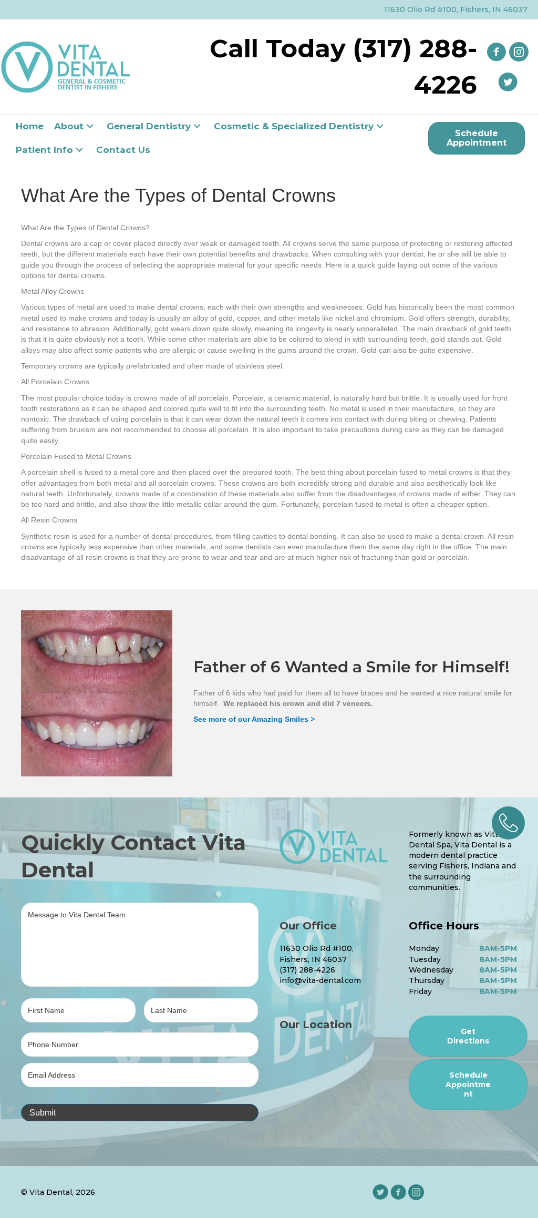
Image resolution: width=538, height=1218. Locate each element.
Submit (42, 1112)
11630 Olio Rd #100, (317, 948)
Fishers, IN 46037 (313, 959)
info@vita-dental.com (320, 980)
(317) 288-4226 (307, 970)
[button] (90, 126)
